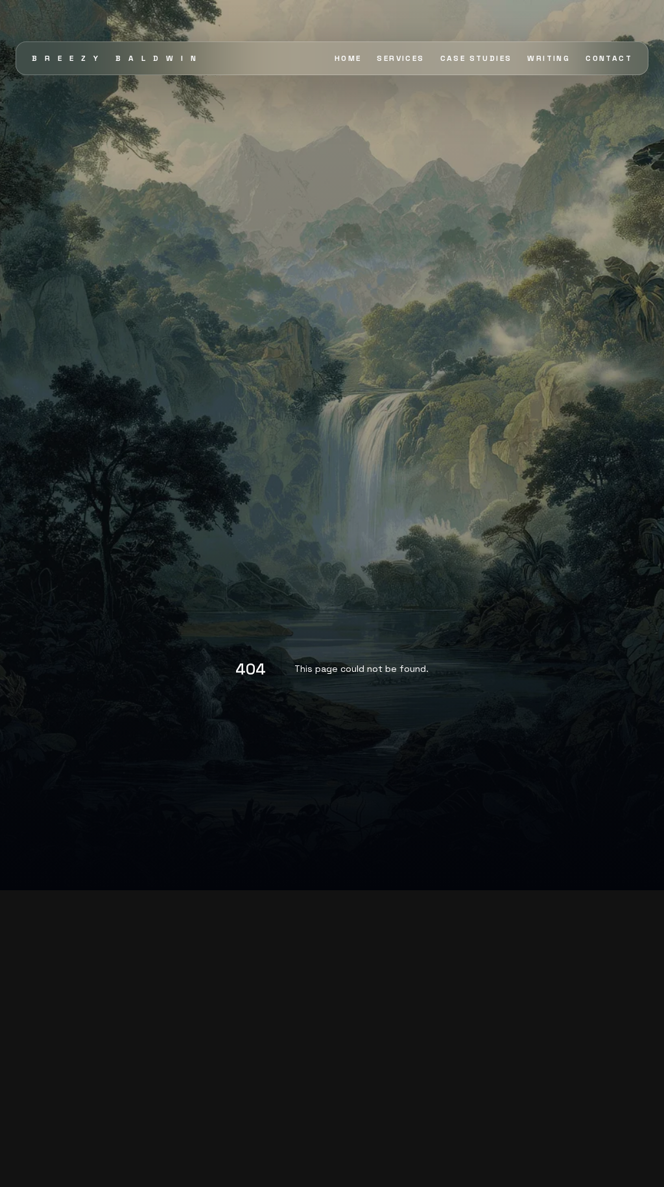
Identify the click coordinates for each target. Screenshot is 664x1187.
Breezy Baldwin (118, 58)
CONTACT (609, 58)
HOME (348, 58)
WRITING (548, 58)
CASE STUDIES (476, 58)
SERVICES (400, 58)
